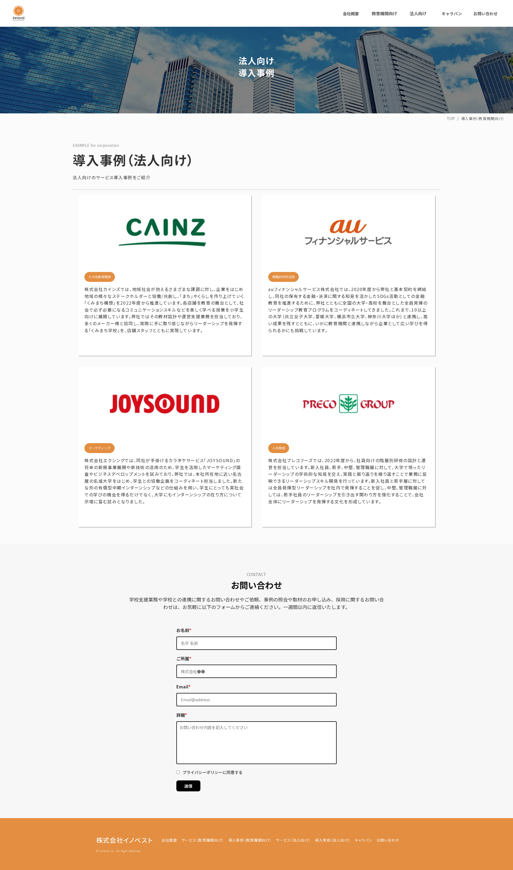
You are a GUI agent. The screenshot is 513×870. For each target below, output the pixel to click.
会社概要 (351, 13)
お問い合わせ (485, 13)
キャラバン (452, 13)
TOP (451, 118)
